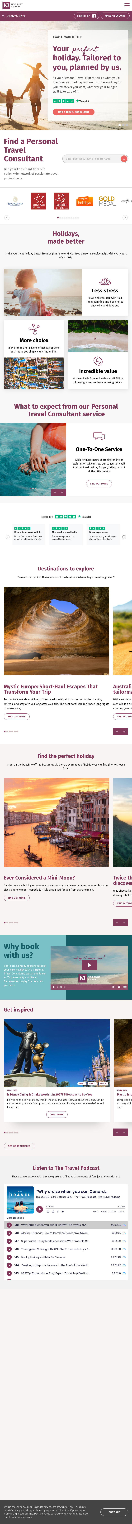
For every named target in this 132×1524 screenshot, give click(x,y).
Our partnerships (13, 1479)
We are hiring (53, 1469)
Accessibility (53, 1483)
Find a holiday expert (15, 1434)
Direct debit (10, 1474)
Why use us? (10, 1439)
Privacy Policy (54, 1479)
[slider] (86, 987)
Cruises (50, 1434)
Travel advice (11, 1483)
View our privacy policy (20, 1517)
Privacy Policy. (103, 1361)
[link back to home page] (15, 1388)
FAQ (6, 1464)
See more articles (19, 1146)
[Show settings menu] (119, 987)
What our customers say (17, 1444)
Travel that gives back (101, 1444)
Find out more (99, 483)
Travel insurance (13, 1469)
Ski (47, 1444)
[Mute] (113, 987)
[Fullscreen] (125, 987)
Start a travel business (59, 1474)
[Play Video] (54, 987)
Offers (49, 1453)
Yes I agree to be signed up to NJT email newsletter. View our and (100, 1359)
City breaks (52, 1439)
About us (51, 1464)
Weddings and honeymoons (61, 1449)
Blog (91, 1434)
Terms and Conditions (83, 1361)
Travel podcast (97, 1439)
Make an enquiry (13, 1449)
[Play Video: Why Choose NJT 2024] (89, 965)
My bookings (11, 1453)
